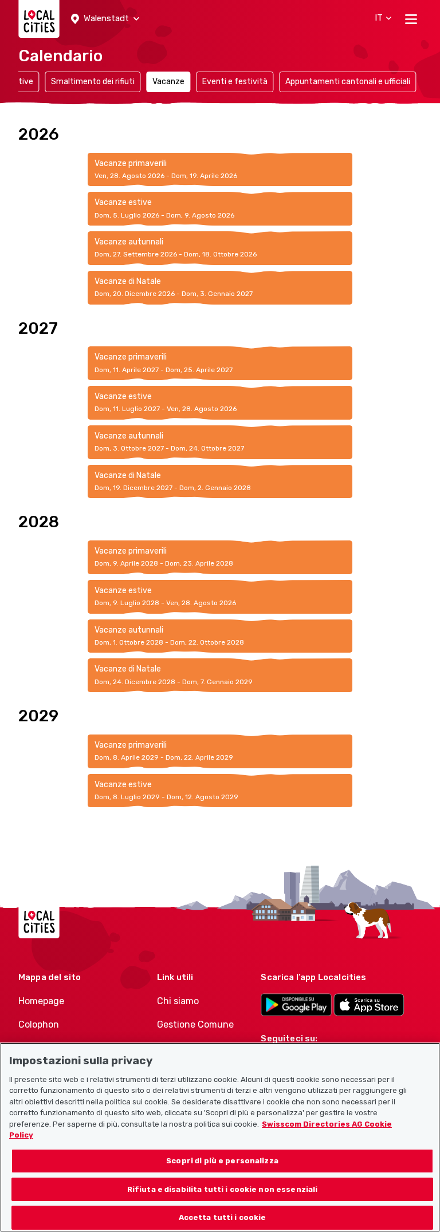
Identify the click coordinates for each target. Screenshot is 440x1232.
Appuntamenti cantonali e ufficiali (347, 81)
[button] (105, 19)
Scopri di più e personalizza (222, 1160)
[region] (220, 1137)
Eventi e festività (235, 81)
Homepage (41, 1001)
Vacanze (168, 81)
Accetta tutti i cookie (222, 1217)
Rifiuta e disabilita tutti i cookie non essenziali (222, 1189)
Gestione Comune (195, 1024)
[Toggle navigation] (411, 19)
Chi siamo (178, 1001)
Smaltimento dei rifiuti (93, 81)
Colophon (38, 1024)
